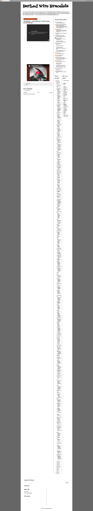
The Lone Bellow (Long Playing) (58, 233)
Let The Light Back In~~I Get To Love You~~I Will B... (59, 429)
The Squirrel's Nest (59, 68)
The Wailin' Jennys (58, 94)
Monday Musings (58, 225)
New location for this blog (60, 51)
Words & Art (58, 169)
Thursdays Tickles (58, 177)
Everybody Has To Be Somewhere (61, 33)
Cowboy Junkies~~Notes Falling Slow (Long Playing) (59, 314)
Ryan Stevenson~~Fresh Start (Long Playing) (59, 145)
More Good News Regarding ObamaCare (59, 117)
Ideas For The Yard (59, 390)
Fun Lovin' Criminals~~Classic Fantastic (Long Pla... (59, 269)
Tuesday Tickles (58, 114)
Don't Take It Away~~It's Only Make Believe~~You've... (59, 110)
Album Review (66, 116)
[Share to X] (28, 83)
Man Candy (65, 93)
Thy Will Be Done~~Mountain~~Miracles (59, 452)
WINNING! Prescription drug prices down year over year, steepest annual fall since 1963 (61, 31)
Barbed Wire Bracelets (45, 6)
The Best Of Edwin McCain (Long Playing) (58, 156)
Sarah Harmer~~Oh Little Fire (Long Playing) (59, 362)
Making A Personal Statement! (65, 105)
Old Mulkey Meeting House (58, 302)
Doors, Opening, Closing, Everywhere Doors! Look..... (59, 280)
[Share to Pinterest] (30, 83)
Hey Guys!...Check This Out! (66, 100)
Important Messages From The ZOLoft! (59, 288)
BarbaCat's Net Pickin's (60, 45)
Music (58, 151)
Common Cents (58, 29)
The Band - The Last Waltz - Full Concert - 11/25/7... (59, 130)
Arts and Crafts (66, 106)
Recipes (65, 107)
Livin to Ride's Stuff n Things (60, 65)
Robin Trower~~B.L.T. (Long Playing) (59, 276)
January (58, 469)
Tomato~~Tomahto (58, 102)
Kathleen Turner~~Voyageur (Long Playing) (59, 340)
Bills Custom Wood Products (60, 57)
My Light (58, 226)
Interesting (65, 92)
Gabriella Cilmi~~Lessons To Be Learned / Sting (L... (59, 367)
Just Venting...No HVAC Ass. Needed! (59, 160)
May (57, 463)
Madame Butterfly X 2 (59, 197)
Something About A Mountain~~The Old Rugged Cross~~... (59, 329)
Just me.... (65, 88)
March (58, 466)
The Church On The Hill (59, 333)
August (58, 88)
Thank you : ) (65, 91)
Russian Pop (59, 188)
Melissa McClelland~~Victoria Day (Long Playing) (59, 353)
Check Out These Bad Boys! (59, 358)
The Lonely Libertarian (59, 55)
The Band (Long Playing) (58, 135)
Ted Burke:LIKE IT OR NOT (60, 35)
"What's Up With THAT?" (58, 126)
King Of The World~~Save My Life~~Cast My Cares (59, 141)
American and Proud (59, 47)
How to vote (58, 69)
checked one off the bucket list (60, 61)
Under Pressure (58, 392)
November (58, 82)
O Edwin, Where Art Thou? (59, 259)
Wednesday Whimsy (58, 191)
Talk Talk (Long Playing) (58, 419)
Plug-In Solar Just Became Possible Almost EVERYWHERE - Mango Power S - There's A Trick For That (61, 27)
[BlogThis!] (27, 83)
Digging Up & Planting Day (59, 209)
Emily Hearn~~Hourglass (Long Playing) (59, 434)
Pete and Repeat (58, 356)
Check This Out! (66, 115)
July (57, 461)
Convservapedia (66, 80)
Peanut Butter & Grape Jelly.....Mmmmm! (59, 149)
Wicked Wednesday (59, 415)
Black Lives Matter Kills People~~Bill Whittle (59, 91)
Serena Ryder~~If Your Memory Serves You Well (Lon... (59, 307)
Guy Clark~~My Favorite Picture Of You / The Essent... (59, 298)
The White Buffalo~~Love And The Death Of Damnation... (59, 410)
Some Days (58, 337)
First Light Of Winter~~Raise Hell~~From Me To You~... (59, 405)
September (58, 86)
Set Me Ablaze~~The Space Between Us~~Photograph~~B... (59, 447)
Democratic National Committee (59, 253)
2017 (57, 80)
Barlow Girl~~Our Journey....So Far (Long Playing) (59, 181)
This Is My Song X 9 (58, 100)
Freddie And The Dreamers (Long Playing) (59, 122)
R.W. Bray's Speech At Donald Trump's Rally (59, 97)
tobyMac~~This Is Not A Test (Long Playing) (59, 320)
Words (58, 138)
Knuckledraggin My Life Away (60, 50)
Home (38, 92)
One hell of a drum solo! (65, 110)
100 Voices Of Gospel (59, 373)
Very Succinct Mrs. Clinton (59, 250)
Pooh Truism (59, 421)
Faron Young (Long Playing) (59, 205)
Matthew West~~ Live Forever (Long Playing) (58, 324)
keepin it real (65, 98)
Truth (57, 273)
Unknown (27, 491)
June (58, 462)
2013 (57, 473)
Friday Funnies (58, 236)
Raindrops (58, 132)
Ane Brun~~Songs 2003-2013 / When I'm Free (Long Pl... (59, 382)
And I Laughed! (58, 285)
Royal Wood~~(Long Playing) (58, 245)
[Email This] (26, 83)
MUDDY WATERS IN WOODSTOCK (61, 36)
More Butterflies (59, 193)
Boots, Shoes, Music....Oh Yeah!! (59, 371)
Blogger (50, 508)
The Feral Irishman (59, 22)
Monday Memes (58, 311)
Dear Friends (58, 44)
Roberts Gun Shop (59, 63)
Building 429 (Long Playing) (58, 163)
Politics (65, 90)
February (58, 467)
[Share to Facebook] (29, 83)
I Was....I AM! (59, 346)
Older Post (51, 92)
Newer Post (25, 92)
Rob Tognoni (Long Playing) (58, 106)
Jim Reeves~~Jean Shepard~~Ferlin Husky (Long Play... (59, 216)
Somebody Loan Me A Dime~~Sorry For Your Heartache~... (59, 457)
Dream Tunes (59, 112)
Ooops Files (65, 87)
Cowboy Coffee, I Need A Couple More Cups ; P (59, 292)
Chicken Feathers (59, 43)
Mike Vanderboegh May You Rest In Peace (59, 400)
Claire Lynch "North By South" (59, 168)
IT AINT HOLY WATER (59, 41)
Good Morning (59, 124)
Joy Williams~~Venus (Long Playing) (59, 186)
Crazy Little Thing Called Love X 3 (58, 395)
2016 (57, 81)
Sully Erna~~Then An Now (59, 229)
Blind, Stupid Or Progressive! (59, 423)
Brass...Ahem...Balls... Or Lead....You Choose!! (59, 256)
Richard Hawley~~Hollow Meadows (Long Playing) (59, 263)
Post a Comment (27, 90)
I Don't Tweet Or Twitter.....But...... (59, 377)
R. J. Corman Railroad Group (60, 53)
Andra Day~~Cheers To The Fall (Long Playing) (59, 387)
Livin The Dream (58, 60)
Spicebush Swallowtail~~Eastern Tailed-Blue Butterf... (59, 202)
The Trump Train (58, 343)
